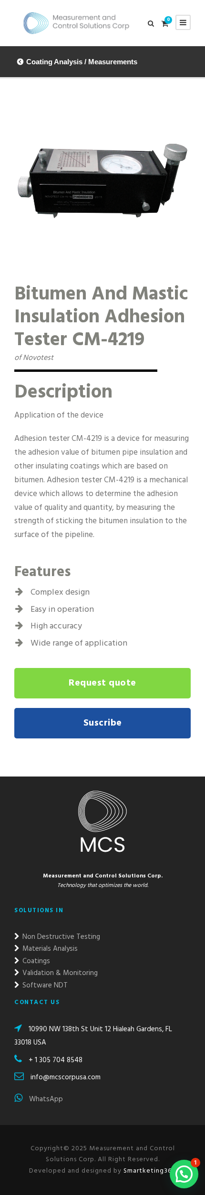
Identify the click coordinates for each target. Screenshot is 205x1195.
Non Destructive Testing (60, 937)
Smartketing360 (149, 1170)
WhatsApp (45, 1099)
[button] (184, 1174)
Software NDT (44, 985)
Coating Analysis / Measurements (81, 62)
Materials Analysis (49, 949)
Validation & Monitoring (59, 973)
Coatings (35, 961)
